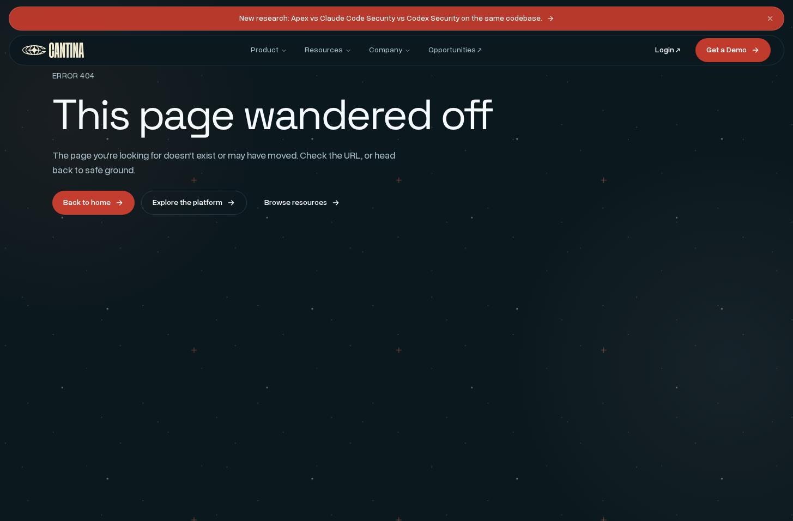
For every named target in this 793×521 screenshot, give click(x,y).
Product (265, 50)
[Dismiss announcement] (770, 19)
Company (385, 50)
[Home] (53, 50)
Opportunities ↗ (455, 50)
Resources (324, 50)
